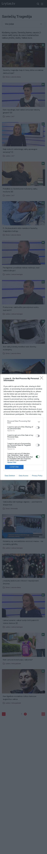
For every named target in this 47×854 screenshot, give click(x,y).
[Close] (42, 378)
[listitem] (23, 422)
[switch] (38, 427)
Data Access (23, 476)
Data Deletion (10, 476)
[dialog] (23, 427)
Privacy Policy (37, 476)
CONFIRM (14, 467)
